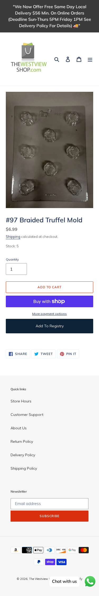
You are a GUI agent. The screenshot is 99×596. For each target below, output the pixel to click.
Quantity (12, 259)
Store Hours (21, 401)
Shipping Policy (24, 468)
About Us (19, 428)
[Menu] (90, 59)
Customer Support (27, 414)
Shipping (13, 236)
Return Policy (22, 441)
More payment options (49, 314)
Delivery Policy (23, 455)
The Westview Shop (42, 579)
